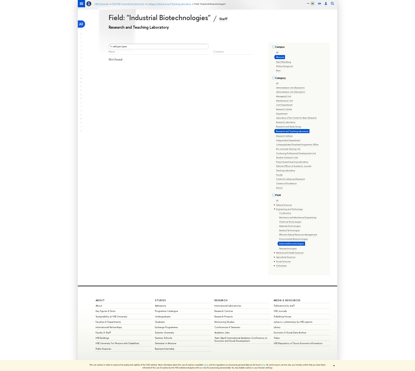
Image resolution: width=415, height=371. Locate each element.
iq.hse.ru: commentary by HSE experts (293, 321)
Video (277, 337)
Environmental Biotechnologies (293, 238)
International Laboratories (227, 305)
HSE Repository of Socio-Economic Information (298, 343)
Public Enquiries (103, 348)
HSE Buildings (102, 337)
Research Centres (223, 311)
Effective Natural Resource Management (298, 234)
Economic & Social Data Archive (290, 332)
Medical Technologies (289, 230)
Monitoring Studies (224, 321)
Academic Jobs (221, 332)
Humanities (281, 265)
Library (277, 327)
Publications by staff (284, 305)
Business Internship (164, 348)
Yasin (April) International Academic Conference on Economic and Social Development (240, 339)
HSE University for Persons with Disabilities (117, 343)
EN (313, 3)
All (81, 24)
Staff (223, 18)
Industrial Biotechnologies (291, 243)
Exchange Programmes (166, 327)
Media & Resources (287, 300)
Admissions (160, 305)
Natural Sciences (284, 204)
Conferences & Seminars (227, 327)
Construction (285, 212)
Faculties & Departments (108, 321)
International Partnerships (109, 327)
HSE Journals (280, 311)
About (100, 300)
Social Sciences (283, 261)
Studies (160, 300)
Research (221, 300)
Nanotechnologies (288, 248)
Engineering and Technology (289, 209)
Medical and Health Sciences (289, 252)
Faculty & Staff (103, 332)
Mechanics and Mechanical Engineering (297, 217)
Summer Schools (163, 337)
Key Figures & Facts (105, 311)
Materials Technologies (290, 225)
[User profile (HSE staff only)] (325, 3)
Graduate (160, 321)
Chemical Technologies (290, 221)
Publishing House (282, 316)
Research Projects (223, 316)
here (206, 365)
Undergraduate (163, 316)
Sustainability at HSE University (111, 316)
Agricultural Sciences (285, 257)
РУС (308, 3)
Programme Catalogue (166, 311)
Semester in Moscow (165, 343)
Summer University (164, 332)
